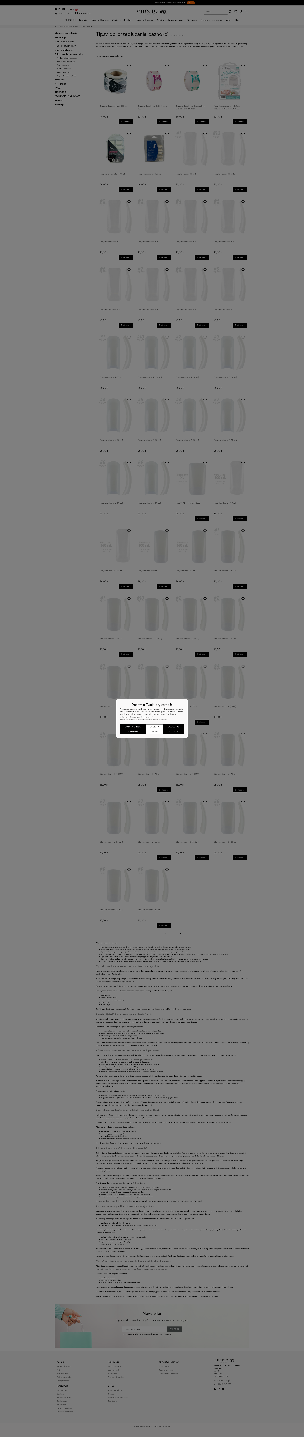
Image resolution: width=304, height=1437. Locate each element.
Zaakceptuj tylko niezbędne (133, 729)
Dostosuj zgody (154, 729)
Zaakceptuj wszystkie (173, 729)
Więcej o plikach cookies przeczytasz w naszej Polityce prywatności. (143, 719)
